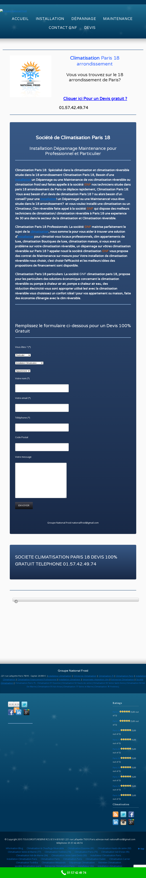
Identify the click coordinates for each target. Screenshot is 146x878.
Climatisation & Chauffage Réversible (45, 848)
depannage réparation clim (96, 679)
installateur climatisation (59, 675)
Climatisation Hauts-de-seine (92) (114, 848)
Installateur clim (86, 866)
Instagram (123, 822)
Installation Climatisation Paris (22, 859)
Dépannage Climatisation (82, 862)
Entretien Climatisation (109, 862)
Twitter (24, 704)
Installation (23, 180)
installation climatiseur (70, 679)
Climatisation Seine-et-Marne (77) (24, 851)
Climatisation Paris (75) (86, 851)
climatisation (39, 232)
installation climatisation (110, 866)
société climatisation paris (28, 866)
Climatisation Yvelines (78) (58, 851)
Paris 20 (116, 749)
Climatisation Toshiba (27, 862)
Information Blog (14, 848)
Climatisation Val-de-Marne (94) (32, 855)
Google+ (26, 712)
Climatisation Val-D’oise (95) (115, 851)
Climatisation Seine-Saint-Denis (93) (69, 855)
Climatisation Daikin (96, 859)
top (142, 848)
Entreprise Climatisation (85, 675)
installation (25, 236)
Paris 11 (116, 739)
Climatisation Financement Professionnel (37, 679)
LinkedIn (19, 712)
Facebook (11, 712)
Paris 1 (116, 721)
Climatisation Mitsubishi (54, 862)
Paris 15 (116, 767)
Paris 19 (116, 786)
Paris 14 (116, 795)
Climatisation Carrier (119, 859)
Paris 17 (116, 776)
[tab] (75, 600)
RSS (115, 814)
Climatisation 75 (106, 675)
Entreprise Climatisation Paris (59, 866)
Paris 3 (116, 711)
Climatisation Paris (124, 675)
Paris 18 (116, 730)
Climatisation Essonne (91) (81, 848)
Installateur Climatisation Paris (105, 855)
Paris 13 (116, 758)
